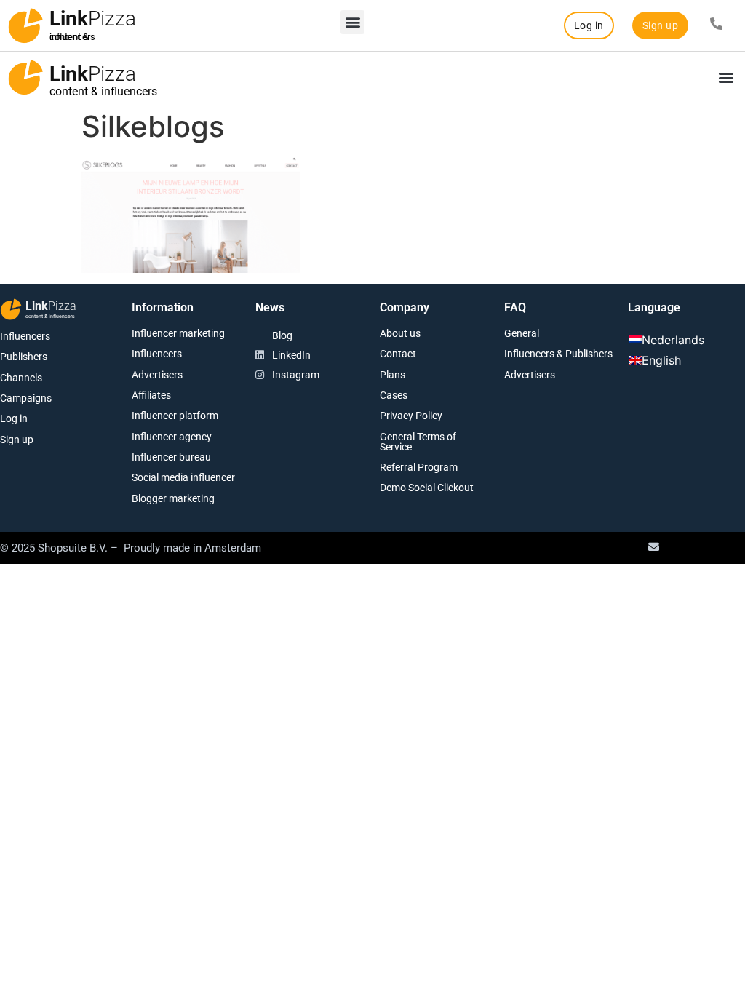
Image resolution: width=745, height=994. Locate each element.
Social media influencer (183, 477)
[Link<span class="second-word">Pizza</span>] (25, 25)
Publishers (23, 356)
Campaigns (26, 398)
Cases (393, 395)
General (521, 333)
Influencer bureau (171, 457)
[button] (352, 22)
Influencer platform (175, 415)
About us (400, 333)
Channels (21, 377)
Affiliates (151, 395)
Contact (398, 353)
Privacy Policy (411, 415)
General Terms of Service (418, 442)
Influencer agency (172, 436)
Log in (14, 418)
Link (92, 19)
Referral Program (419, 467)
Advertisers (157, 375)
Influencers (25, 336)
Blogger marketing (173, 498)
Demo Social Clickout (427, 487)
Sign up (16, 439)
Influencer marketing (178, 333)
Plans (392, 375)
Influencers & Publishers (558, 353)
